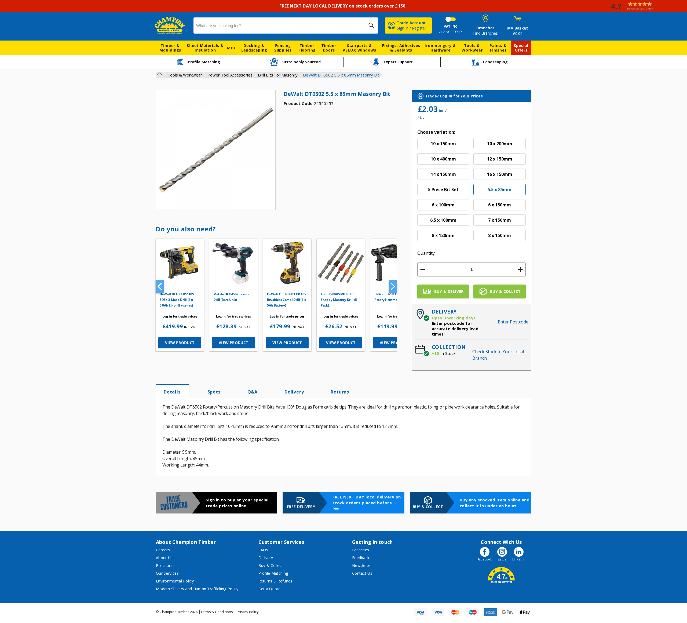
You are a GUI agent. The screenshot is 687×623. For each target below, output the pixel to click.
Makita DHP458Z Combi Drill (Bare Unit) (231, 297)
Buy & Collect (270, 565)
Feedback (360, 557)
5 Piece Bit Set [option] (443, 189)
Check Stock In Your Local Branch (498, 355)
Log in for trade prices (179, 316)
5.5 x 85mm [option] (499, 189)
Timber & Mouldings (170, 48)
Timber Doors (328, 48)
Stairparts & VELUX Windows (359, 48)
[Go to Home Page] (159, 75)
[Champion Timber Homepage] (171, 25)
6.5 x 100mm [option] (443, 220)
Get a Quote (269, 588)
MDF (231, 47)
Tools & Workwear (472, 48)
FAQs (263, 549)
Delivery (294, 392)
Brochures (165, 565)
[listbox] (471, 191)
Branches (360, 549)
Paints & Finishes (498, 48)
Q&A (252, 392)
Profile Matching (273, 573)
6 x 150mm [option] (499, 205)
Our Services (167, 573)
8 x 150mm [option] (499, 235)
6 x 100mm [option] (443, 205)
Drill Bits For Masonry (278, 75)
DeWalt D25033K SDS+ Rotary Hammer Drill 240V (394, 297)
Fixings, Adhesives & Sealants (401, 48)
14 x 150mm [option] (443, 174)
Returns (340, 392)
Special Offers (521, 48)
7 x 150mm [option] (499, 220)
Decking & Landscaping (254, 48)
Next (393, 286)
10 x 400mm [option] (443, 159)
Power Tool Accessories (230, 75)
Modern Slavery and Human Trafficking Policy (197, 588)
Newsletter (362, 565)
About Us (164, 557)
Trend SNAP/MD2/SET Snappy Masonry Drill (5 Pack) (339, 300)
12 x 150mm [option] (499, 159)
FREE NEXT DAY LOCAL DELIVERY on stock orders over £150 (343, 6)
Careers (163, 549)
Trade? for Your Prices (454, 96)
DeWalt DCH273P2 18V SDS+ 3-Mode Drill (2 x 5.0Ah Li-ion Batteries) (177, 300)
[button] (646, 6)
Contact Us (362, 573)
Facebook (484, 559)
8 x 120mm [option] (443, 235)
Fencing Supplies (283, 48)
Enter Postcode (513, 322)
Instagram (502, 559)
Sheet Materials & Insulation (205, 48)
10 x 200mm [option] (499, 144)
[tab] (172, 391)
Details (172, 392)
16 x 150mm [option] (499, 174)
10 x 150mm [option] (443, 144)
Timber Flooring (307, 48)
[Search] (371, 25)
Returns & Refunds (275, 581)
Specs (214, 392)
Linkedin (518, 559)
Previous (160, 286)
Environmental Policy (175, 581)
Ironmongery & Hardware (440, 48)
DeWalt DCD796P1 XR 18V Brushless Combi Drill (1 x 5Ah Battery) (286, 300)
